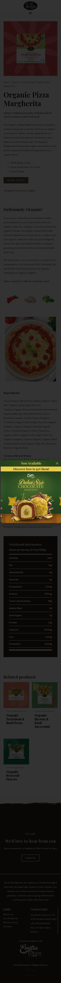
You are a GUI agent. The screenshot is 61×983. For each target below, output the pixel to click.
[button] (57, 463)
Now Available (31, 463)
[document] (30, 491)
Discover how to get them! (31, 469)
